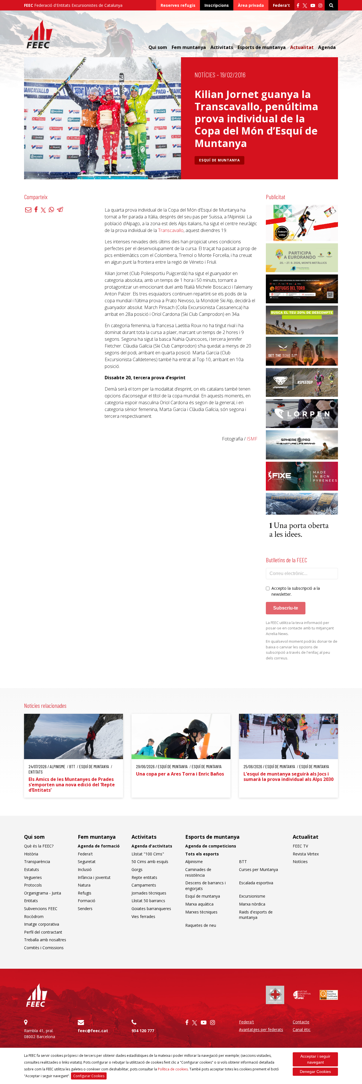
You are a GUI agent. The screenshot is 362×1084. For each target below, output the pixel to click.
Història (31, 854)
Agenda (327, 47)
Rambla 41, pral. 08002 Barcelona (39, 1033)
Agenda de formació (99, 846)
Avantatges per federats (261, 1029)
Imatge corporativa (41, 924)
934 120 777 (143, 1030)
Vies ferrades (143, 916)
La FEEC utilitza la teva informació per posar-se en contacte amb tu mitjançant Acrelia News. (300, 628)
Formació (86, 900)
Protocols (33, 885)
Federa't (281, 5)
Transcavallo (171, 230)
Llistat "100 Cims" (148, 854)
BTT (243, 861)
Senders (85, 908)
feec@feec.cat (93, 1030)
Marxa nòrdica (252, 904)
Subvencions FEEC (40, 908)
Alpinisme (194, 861)
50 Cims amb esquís (150, 861)
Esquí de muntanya (219, 160)
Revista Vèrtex (306, 854)
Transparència (37, 861)
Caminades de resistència (198, 872)
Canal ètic (302, 1029)
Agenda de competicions (210, 846)
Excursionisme (252, 896)
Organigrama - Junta (42, 893)
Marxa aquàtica (199, 904)
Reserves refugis (178, 5)
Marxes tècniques (201, 912)
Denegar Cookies (315, 1071)
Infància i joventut (94, 877)
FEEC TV (300, 846)
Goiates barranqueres (151, 908)
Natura (84, 885)
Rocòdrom (34, 916)
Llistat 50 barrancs (148, 900)
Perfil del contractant (43, 932)
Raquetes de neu (200, 925)
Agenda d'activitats (152, 846)
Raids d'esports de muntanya (256, 914)
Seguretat (87, 861)
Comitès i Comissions (44, 947)
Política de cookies (173, 1069)
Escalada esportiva (256, 882)
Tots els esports (202, 854)
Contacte (301, 1022)
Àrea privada (251, 5)
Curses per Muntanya (258, 869)
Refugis (84, 893)
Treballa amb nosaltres (45, 939)
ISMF (252, 439)
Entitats (31, 900)
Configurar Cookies (88, 1076)
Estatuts (31, 869)
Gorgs (137, 869)
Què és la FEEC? (38, 846)
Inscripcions (216, 5)
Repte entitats (144, 877)
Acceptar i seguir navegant (315, 1059)
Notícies (205, 75)
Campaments (144, 885)
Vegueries (33, 877)
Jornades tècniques (149, 893)
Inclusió (85, 869)
